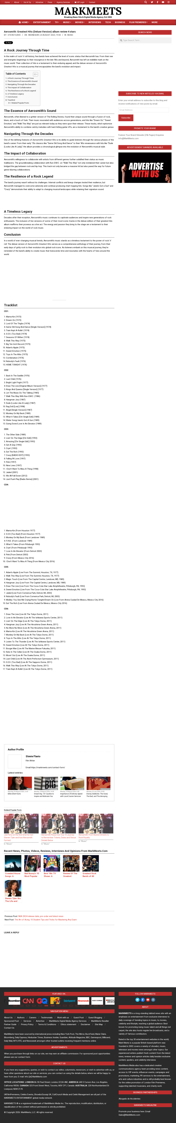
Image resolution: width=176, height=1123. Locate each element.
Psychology (53, 789)
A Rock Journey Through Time (21, 78)
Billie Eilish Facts (14, 794)
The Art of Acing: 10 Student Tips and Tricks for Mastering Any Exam (46, 919)
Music (70, 35)
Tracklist (11, 100)
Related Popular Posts (20, 103)
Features (81, 789)
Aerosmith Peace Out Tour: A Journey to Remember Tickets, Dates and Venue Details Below (58, 837)
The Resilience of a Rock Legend (22, 91)
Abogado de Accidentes (129, 1098)
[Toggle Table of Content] (34, 74)
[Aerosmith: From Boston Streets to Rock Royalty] (96, 823)
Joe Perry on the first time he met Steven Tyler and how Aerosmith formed (18, 837)
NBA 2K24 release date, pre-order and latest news (40, 916)
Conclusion (12, 97)
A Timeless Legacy (16, 94)
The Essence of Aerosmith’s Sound (22, 81)
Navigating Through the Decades (22, 84)
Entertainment (105, 789)
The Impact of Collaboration (19, 87)
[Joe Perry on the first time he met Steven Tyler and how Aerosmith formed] (21, 823)
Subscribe (125, 118)
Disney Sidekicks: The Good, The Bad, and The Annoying (97, 795)
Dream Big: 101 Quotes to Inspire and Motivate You (44, 795)
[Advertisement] (59, 199)
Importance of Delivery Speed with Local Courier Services (71, 795)
